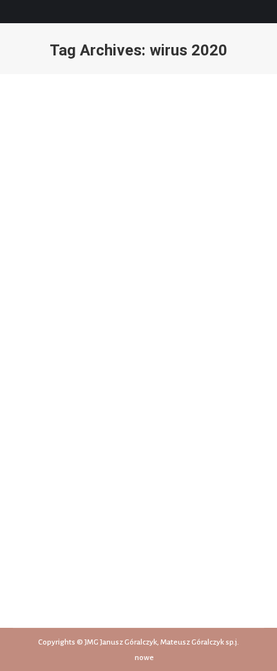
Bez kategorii (51, 417)
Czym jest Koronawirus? (87, 393)
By (96, 417)
